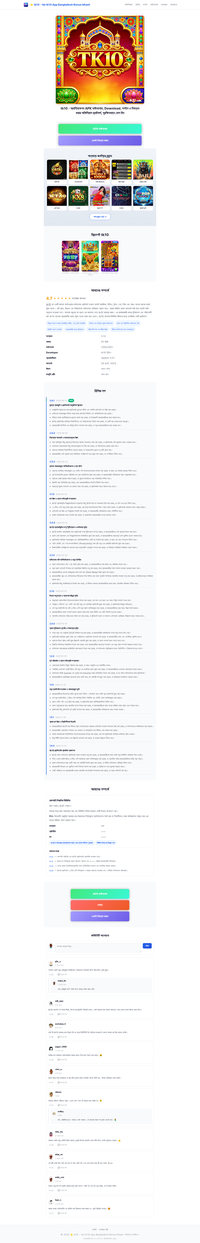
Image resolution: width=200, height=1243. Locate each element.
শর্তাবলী (94, 1229)
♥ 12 (51, 1213)
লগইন (145, 4)
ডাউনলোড (154, 4)
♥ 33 (51, 1190)
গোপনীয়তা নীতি (103, 1229)
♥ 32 (51, 1168)
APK (137, 4)
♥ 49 (51, 1145)
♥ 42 (51, 975)
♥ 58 (51, 1037)
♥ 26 (51, 1060)
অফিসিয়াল (129, 4)
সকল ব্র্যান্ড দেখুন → (100, 216)
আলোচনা (173, 4)
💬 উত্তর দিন (62, 974)
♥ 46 (51, 1014)
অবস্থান (164, 4)
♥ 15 (51, 1105)
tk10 (48, 304)
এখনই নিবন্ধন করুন (100, 140)
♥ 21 (51, 1082)
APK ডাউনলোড (100, 128)
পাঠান (147, 946)
